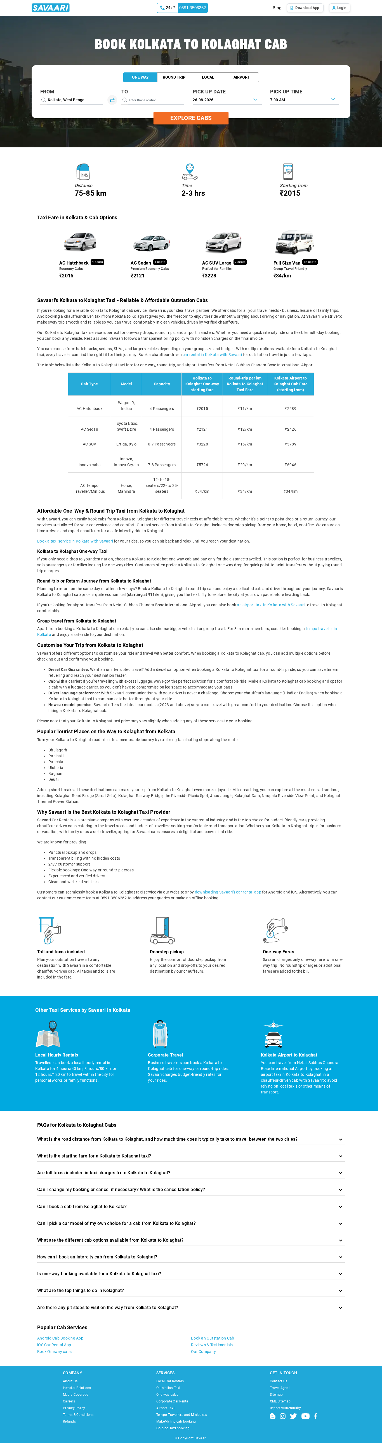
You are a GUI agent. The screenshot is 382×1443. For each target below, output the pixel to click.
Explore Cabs (191, 118)
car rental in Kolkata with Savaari (212, 354)
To (124, 92)
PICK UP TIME (286, 92)
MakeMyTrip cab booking (176, 1421)
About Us (70, 1381)
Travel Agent (280, 1388)
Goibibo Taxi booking (173, 1428)
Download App (307, 8)
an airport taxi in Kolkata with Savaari (271, 605)
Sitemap (276, 1395)
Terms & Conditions (78, 1415)
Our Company (203, 1351)
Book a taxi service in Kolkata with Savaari (75, 541)
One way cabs (167, 1395)
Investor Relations (77, 1388)
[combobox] (304, 99)
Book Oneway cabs (54, 1351)
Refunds (69, 1421)
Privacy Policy (74, 1408)
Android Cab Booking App (60, 1338)
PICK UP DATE (209, 92)
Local (208, 77)
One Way (140, 77)
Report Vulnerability (285, 1408)
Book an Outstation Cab (212, 1338)
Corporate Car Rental (172, 1401)
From (47, 92)
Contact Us (278, 1381)
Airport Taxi (165, 1408)
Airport (242, 77)
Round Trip (174, 77)
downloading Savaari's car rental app (228, 892)
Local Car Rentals (170, 1381)
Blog (277, 7)
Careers (69, 1401)
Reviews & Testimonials (212, 1345)
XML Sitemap (280, 1401)
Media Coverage (75, 1395)
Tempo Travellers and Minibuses (181, 1415)
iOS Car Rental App (54, 1345)
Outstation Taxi (168, 1388)
